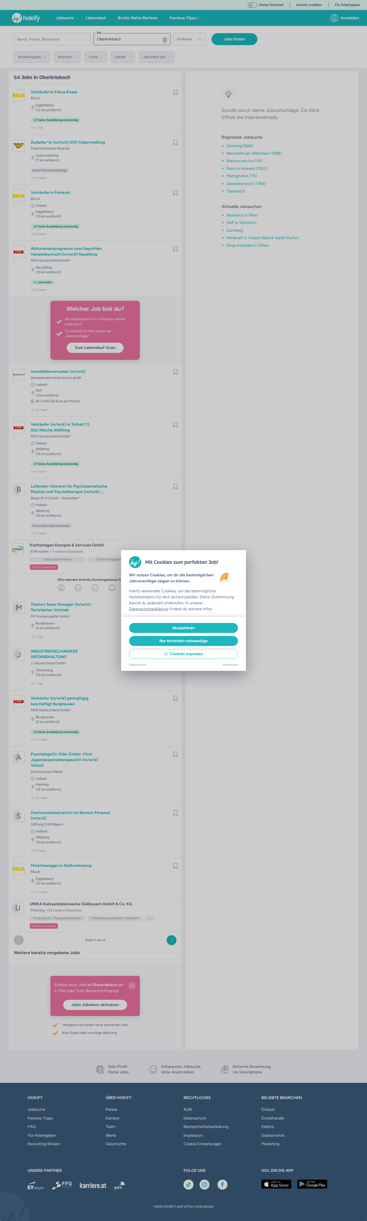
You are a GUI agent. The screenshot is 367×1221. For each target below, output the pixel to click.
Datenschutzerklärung (148, 609)
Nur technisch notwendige (183, 640)
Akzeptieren (183, 627)
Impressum (230, 664)
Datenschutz (138, 664)
